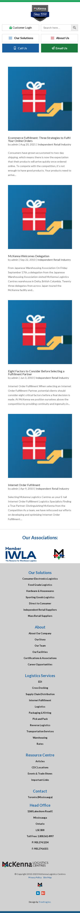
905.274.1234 (41, 842)
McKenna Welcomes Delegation (28, 256)
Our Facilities (40, 651)
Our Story (40, 639)
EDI (40, 681)
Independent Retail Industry (54, 144)
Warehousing (40, 737)
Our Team (40, 645)
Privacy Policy (35, 877)
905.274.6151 (41, 848)
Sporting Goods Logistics (40, 597)
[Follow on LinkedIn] (38, 893)
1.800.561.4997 (46, 836)
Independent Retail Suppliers (40, 609)
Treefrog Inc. (45, 902)
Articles (40, 761)
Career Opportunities (40, 664)
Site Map (47, 877)
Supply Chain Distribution (40, 694)
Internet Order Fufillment (24, 485)
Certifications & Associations (40, 658)
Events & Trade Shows (40, 773)
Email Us (61, 48)
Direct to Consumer (40, 603)
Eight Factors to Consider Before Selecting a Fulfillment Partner (36, 372)
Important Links (40, 779)
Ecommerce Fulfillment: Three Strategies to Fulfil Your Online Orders (39, 139)
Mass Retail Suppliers (40, 615)
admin (14, 144)
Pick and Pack (40, 718)
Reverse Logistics (40, 725)
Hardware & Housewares (40, 590)
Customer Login (22, 27)
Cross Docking (40, 687)
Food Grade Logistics (40, 584)
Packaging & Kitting (40, 712)
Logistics (40, 706)
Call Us (22, 48)
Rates (40, 743)
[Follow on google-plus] (43, 893)
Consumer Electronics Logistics (40, 578)
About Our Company (40, 633)
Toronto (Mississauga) (40, 797)
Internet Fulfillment (40, 700)
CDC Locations (40, 767)
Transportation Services (40, 731)
